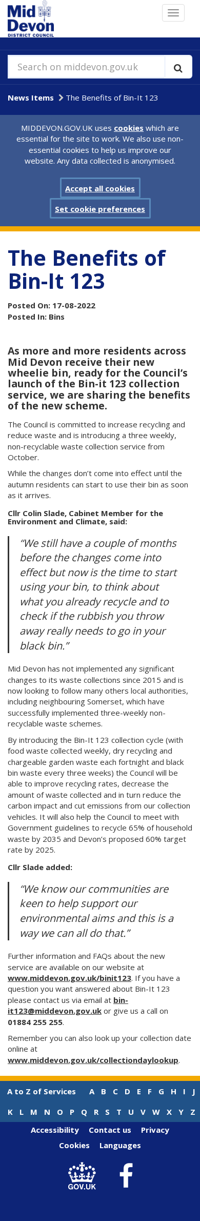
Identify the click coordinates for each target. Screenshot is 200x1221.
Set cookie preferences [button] (100, 209)
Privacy (155, 1130)
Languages (120, 1145)
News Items (31, 97)
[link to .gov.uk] (85, 1176)
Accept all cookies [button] (100, 188)
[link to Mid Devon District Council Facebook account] (126, 1176)
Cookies (74, 1145)
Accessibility (55, 1130)
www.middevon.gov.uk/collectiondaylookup (93, 1060)
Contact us (110, 1130)
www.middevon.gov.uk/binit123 (69, 978)
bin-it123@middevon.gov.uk (68, 1005)
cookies (129, 128)
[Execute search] (178, 66)
